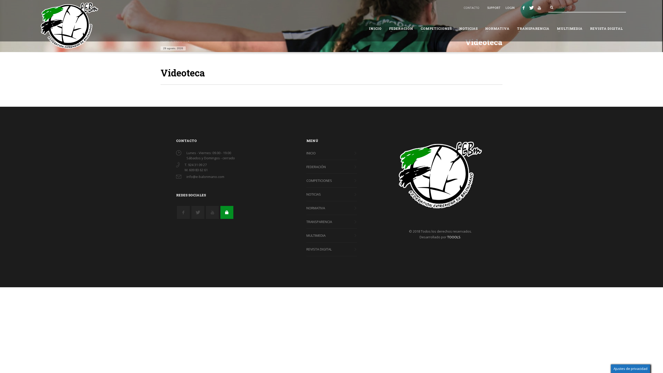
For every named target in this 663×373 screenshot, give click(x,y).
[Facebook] (524, 8)
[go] (551, 7)
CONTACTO (471, 8)
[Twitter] (531, 8)
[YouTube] (539, 8)
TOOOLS (453, 237)
